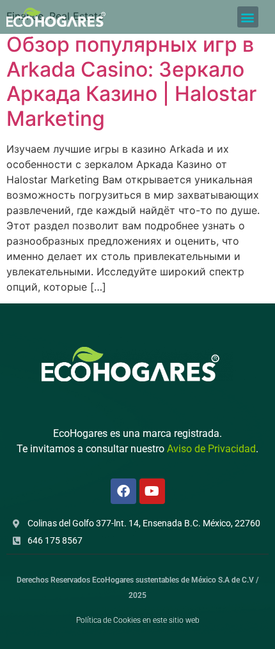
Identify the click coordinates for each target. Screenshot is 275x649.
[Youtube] (152, 491)
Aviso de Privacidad (211, 449)
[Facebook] (123, 491)
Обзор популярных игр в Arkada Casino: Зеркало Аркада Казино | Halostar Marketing (131, 81)
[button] (247, 16)
